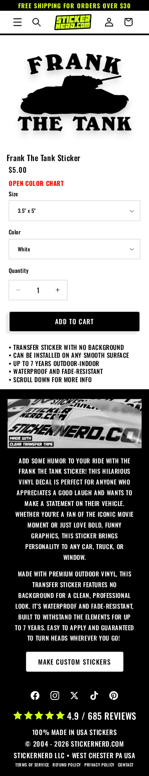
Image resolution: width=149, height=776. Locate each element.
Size (13, 194)
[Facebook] (35, 696)
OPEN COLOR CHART (36, 183)
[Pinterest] (114, 696)
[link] (75, 423)
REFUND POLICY (67, 765)
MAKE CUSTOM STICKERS (74, 662)
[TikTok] (94, 696)
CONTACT (126, 765)
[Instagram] (55, 696)
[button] (17, 21)
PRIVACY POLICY (99, 765)
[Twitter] (75, 696)
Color (15, 232)
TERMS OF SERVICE (32, 765)
